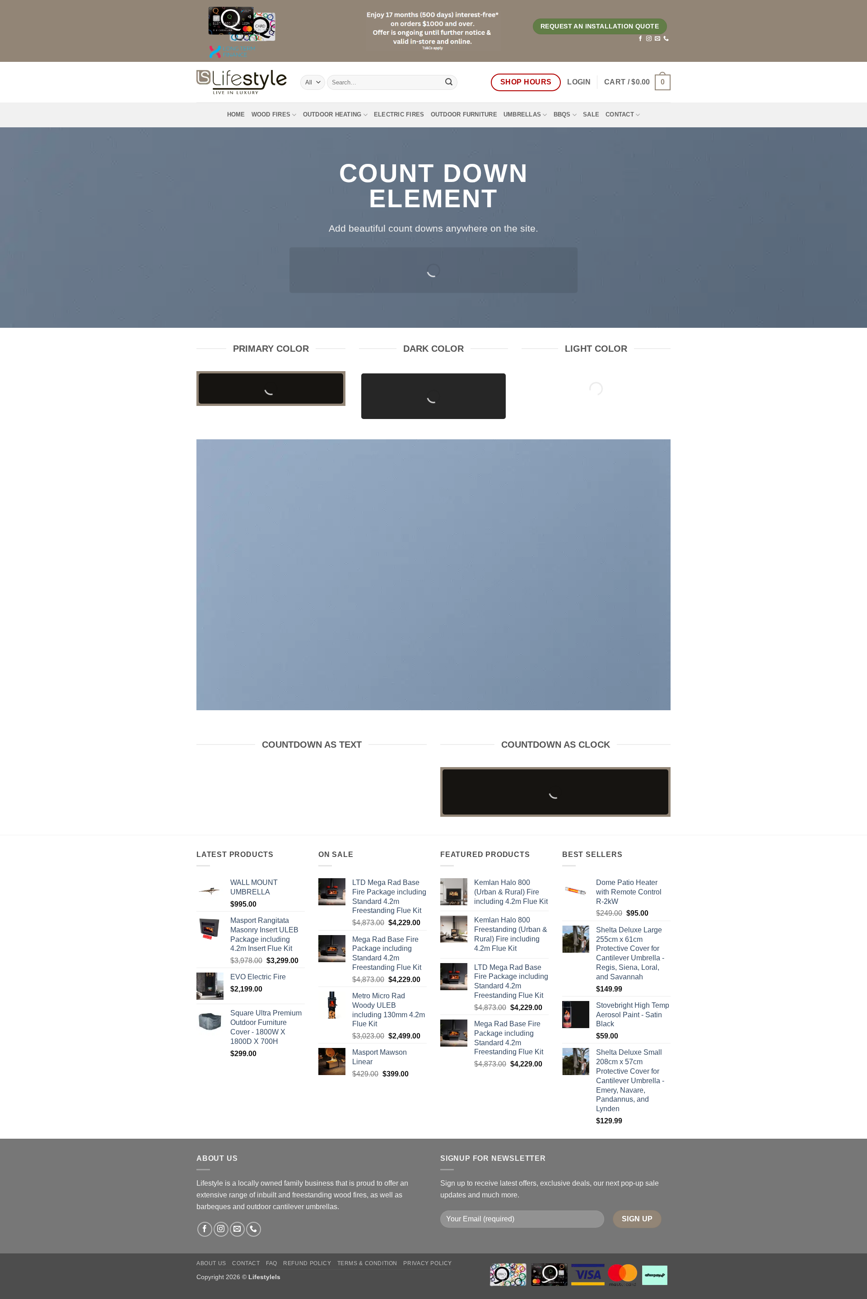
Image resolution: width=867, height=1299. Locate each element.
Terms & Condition (367, 1263)
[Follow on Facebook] (640, 39)
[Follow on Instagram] (649, 39)
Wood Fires (271, 114)
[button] (579, 82)
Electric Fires (399, 114)
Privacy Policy (427, 1263)
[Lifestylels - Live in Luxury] (241, 82)
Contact (620, 114)
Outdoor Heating (332, 114)
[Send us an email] (657, 39)
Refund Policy (307, 1263)
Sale (591, 114)
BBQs (562, 114)
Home (236, 114)
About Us (211, 1263)
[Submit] (449, 82)
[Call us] (666, 39)
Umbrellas (522, 114)
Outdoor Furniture (464, 114)
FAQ (271, 1263)
